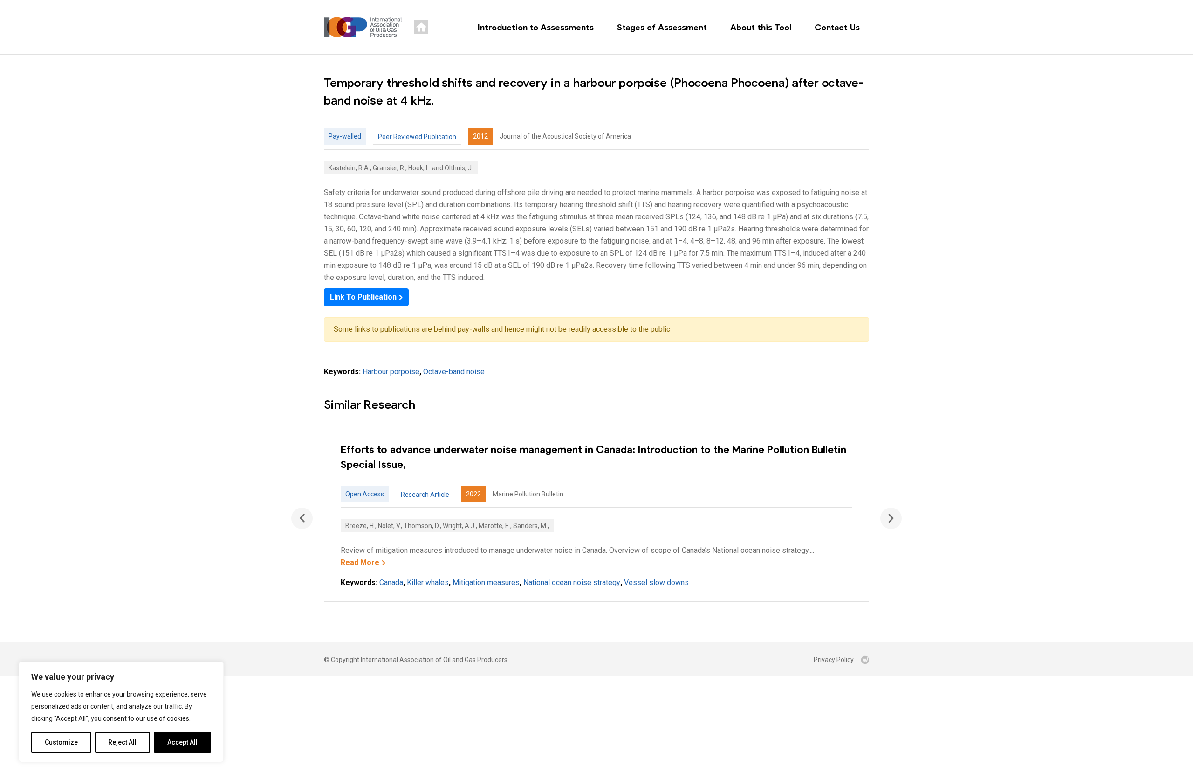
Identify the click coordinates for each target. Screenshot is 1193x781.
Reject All (122, 742)
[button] (891, 518)
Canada (391, 582)
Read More (360, 562)
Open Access (364, 494)
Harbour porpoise (391, 371)
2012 (480, 136)
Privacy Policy (834, 659)
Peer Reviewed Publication (417, 136)
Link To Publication (363, 297)
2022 (473, 494)
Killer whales (428, 582)
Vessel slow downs (656, 582)
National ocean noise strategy (571, 582)
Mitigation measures (486, 582)
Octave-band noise (454, 371)
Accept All (182, 742)
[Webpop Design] (865, 660)
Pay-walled (345, 136)
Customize (61, 742)
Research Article (425, 494)
